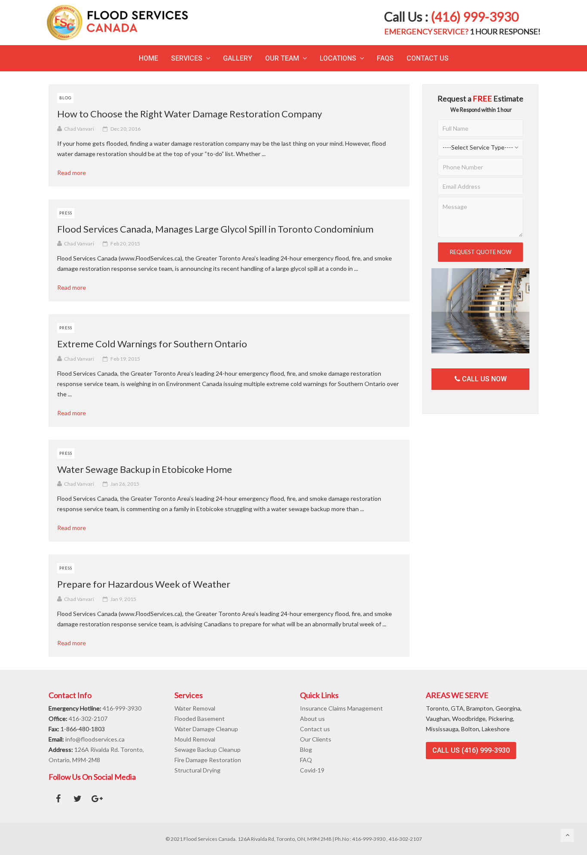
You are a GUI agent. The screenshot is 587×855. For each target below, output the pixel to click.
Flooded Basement (199, 718)
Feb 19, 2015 (125, 358)
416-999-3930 (122, 708)
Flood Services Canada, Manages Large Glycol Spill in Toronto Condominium (215, 229)
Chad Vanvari (79, 129)
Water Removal (194, 708)
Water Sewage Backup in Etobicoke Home (144, 469)
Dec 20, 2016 (125, 129)
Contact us (315, 728)
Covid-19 (312, 770)
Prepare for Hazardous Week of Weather (143, 584)
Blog (65, 97)
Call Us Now (483, 379)
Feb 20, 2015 (125, 243)
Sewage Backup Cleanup (207, 749)
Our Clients (315, 739)
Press (65, 213)
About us (312, 718)
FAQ (306, 759)
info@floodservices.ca (95, 739)
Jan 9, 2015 (123, 599)
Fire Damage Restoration (207, 759)
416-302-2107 (88, 718)
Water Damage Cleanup (206, 728)
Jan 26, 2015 (124, 484)
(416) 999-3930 (475, 16)
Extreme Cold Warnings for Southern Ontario (152, 343)
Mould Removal (194, 739)
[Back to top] (567, 835)
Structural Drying (197, 770)
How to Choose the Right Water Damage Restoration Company (189, 114)
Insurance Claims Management (341, 708)
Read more (74, 172)
